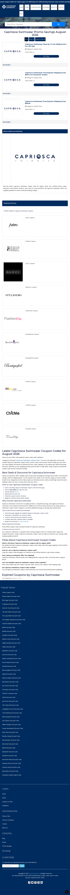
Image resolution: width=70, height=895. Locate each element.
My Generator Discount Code (11, 740)
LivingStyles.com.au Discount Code (12, 709)
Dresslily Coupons (30, 429)
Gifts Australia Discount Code (11, 717)
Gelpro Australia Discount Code (11, 658)
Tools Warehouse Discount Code (12, 713)
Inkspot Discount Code (9, 674)
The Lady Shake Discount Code (11, 616)
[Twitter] (32, 882)
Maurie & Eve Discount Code (10, 639)
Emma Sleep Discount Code (10, 662)
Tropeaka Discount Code (9, 604)
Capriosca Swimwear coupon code (28, 460)
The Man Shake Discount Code (11, 612)
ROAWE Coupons (30, 241)
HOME (21, 7)
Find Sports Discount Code (10, 689)
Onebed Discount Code (9, 666)
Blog (3, 838)
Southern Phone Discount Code (11, 763)
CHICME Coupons (30, 405)
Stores (4, 798)
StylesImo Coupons (31, 287)
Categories (5, 805)
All (26, 39)
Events (4, 842)
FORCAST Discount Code (9, 693)
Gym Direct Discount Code (10, 701)
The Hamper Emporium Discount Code (13, 619)
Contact (4, 824)
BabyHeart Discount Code (10, 752)
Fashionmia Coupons (31, 311)
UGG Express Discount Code (10, 720)
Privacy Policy (6, 816)
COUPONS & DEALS (36, 7)
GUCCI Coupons (30, 263)
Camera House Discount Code (11, 767)
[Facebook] (29, 882)
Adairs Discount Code (8, 627)
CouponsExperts (24, 521)
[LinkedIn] (41, 882)
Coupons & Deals (7, 802)
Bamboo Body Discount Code (11, 736)
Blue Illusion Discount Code (10, 682)
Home (4, 794)
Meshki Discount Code (8, 631)
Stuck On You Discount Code (10, 608)
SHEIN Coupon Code (8, 592)
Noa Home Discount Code (10, 686)
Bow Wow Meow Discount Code (12, 759)
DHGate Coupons (30, 381)
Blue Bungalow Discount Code (11, 670)
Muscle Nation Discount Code (11, 596)
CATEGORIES (46, 7)
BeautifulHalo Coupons (32, 334)
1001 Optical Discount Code (10, 705)
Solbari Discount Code (8, 647)
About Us (5, 828)
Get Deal (46, 56)
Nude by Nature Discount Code (11, 678)
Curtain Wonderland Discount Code (12, 728)
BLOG (21, 14)
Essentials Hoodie (7, 775)
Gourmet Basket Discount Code (11, 623)
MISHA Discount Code (8, 748)
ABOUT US (54, 7)
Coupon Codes (40, 39)
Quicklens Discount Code (9, 635)
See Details (6, 65)
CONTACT (61, 7)
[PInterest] (35, 882)
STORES (27, 7)
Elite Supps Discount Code (10, 600)
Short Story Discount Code (10, 732)
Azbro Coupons (30, 218)
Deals (31, 39)
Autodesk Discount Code (9, 755)
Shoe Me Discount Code (9, 654)
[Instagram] (38, 882)
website (16, 492)
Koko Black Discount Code (10, 744)
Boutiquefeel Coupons (32, 358)
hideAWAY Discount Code (9, 651)
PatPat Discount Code (8, 697)
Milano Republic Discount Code (11, 724)
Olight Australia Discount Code (11, 643)
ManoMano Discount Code (10, 771)
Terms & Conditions (8, 820)
